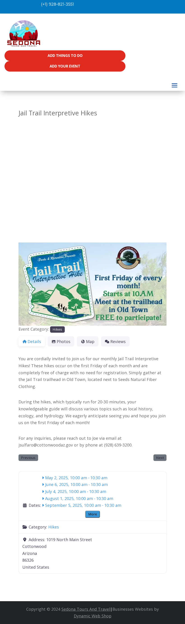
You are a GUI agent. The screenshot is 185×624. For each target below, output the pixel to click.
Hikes (57, 329)
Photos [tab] (63, 341)
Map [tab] (90, 341)
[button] (29, 284)
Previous (28, 457)
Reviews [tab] (118, 341)
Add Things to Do (65, 55)
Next (160, 457)
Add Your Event (65, 66)
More (92, 514)
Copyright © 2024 (68, 609)
